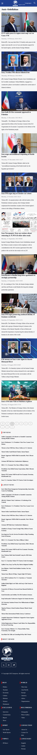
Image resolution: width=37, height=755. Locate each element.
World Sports (7, 732)
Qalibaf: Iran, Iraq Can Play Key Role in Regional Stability (17, 564)
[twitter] (3, 665)
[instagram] (9, 665)
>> (12, 427)
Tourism (5, 690)
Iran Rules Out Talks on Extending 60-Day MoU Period (16, 634)
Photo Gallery (25, 714)
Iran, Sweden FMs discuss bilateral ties (15, 72)
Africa (23, 698)
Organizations (25, 701)
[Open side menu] (2, 3)
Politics (5, 687)
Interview (5, 712)
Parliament (6, 704)
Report (5, 717)
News (4, 720)
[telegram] (14, 665)
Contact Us (24, 732)
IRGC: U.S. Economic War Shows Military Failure (14, 465)
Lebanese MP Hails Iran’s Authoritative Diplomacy (14, 461)
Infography (24, 712)
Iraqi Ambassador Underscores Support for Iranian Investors (17, 598)
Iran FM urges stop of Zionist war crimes (16, 193)
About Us (24, 729)
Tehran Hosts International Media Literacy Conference (15, 613)
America (23, 695)
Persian (23, 749)
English (23, 743)
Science (5, 701)
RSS (22, 735)
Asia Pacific (24, 690)
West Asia (24, 687)
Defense (5, 698)
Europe (23, 692)
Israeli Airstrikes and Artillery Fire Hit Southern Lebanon (16, 594)
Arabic (23, 746)
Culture (5, 695)
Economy (6, 692)
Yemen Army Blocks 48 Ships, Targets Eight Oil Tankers (16, 574)
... (2, 427)
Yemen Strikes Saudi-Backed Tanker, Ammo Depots (15, 452)
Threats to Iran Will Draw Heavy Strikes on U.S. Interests (16, 448)
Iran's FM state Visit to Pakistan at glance (16, 401)
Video (23, 717)
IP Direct (5, 743)
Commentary (7, 714)
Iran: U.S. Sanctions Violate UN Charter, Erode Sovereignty (17, 480)
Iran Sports (6, 729)
